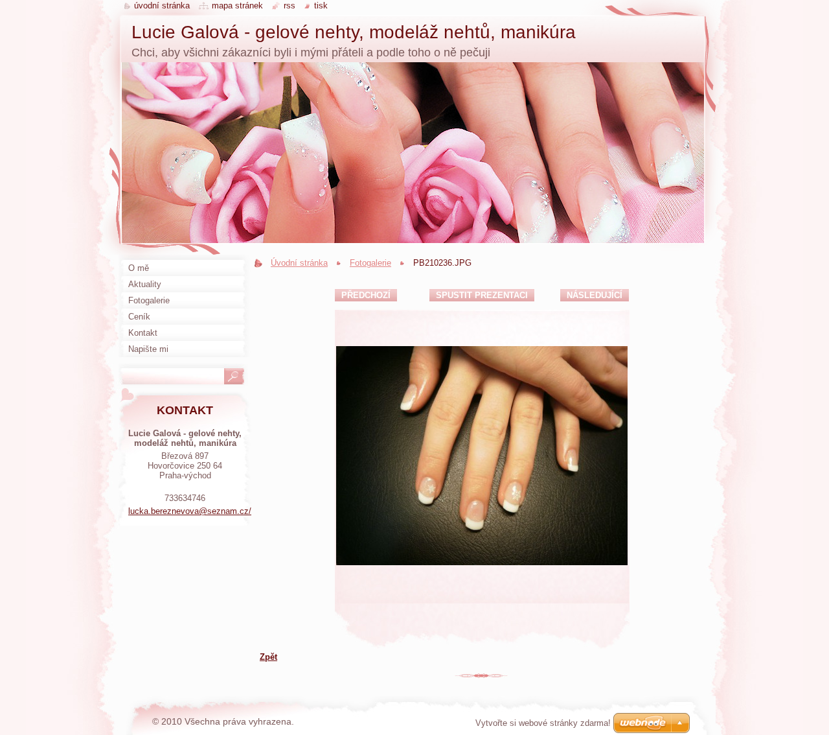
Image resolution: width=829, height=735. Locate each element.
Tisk (321, 5)
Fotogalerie (370, 263)
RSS (289, 5)
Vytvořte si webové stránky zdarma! (543, 723)
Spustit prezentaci (482, 295)
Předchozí (366, 295)
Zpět (268, 657)
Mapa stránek (237, 5)
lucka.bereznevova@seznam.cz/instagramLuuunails (226, 511)
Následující (594, 295)
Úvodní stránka (299, 263)
